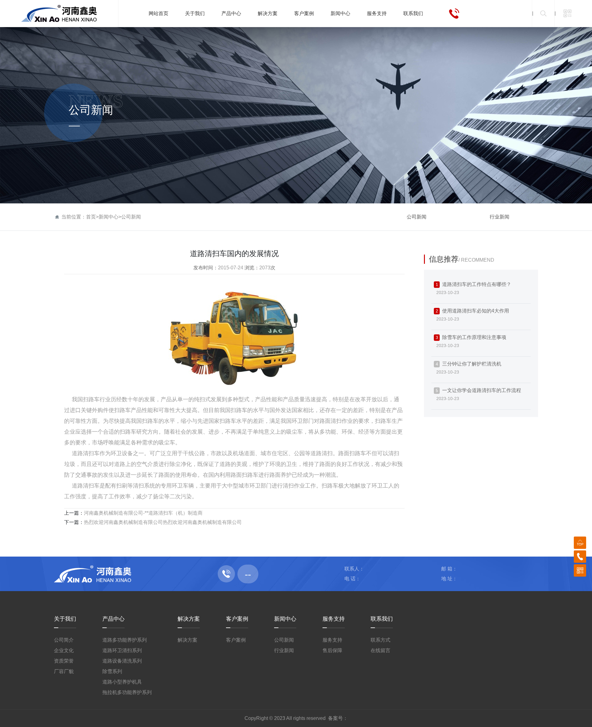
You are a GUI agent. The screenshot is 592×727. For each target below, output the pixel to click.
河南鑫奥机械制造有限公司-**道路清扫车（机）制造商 (143, 513)
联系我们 (382, 619)
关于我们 (65, 619)
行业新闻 (499, 216)
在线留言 (380, 650)
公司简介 (64, 640)
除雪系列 (112, 671)
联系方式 (380, 640)
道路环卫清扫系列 (122, 650)
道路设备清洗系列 (122, 661)
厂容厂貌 (64, 671)
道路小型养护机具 (122, 681)
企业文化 (64, 650)
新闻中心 (108, 216)
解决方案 (189, 619)
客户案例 (237, 619)
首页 (91, 216)
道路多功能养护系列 (124, 640)
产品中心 (113, 619)
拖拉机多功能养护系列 (127, 692)
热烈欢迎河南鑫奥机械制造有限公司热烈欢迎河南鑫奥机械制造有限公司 (163, 522)
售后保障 (332, 650)
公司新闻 (131, 216)
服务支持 (334, 619)
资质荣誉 (64, 661)
